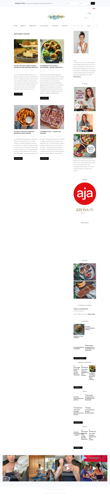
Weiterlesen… (77, 76)
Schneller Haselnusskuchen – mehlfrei (90, 328)
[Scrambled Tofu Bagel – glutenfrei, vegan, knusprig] (92, 371)
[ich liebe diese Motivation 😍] (42, 468)
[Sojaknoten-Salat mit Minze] (79, 334)
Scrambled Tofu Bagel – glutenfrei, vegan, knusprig (92, 376)
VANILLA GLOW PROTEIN (81, 309)
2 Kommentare (33, 136)
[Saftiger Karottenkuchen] (90, 409)
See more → (78, 422)
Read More (18, 94)
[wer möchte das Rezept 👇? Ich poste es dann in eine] (68, 468)
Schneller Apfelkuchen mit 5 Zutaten (79, 413)
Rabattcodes (91, 314)
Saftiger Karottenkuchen (89, 412)
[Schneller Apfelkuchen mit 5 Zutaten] (84, 369)
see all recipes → (80, 358)
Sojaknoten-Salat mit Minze (78, 336)
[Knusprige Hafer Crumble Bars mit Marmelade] (89, 345)
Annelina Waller (56, 15)
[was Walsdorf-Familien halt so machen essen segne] (94, 468)
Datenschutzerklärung (50, 493)
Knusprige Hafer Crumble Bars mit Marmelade (90, 349)
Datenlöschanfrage (61, 493)
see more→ (78, 387)
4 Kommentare (59, 136)
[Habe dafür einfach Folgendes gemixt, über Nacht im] (16, 468)
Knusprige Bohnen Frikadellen (79, 348)
